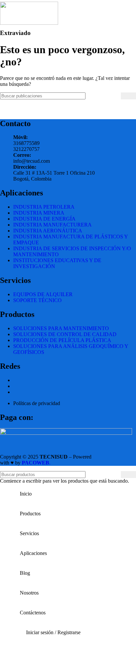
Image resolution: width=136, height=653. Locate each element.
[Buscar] (128, 95)
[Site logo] (29, 23)
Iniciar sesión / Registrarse (53, 632)
